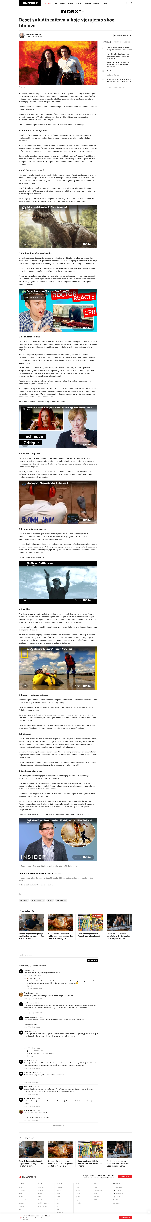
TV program (98, 1190)
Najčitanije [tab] (117, 42)
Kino (95, 1193)
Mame (59, 1200)
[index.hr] (30, 3)
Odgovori (78, 1200)
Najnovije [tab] (107, 42)
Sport (70, 3)
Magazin (60, 1184)
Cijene (96, 3)
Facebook (119, 1187)
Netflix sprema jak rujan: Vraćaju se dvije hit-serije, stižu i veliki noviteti (119, 80)
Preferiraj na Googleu (124, 35)
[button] (21, 921)
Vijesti (63, 3)
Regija (21, 1193)
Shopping (59, 1187)
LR (27, 1050)
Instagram (119, 1193)
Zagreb (21, 1196)
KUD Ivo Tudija (29, 1098)
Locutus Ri (32, 1051)
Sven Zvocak (28, 1086)
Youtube (119, 1190)
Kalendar (21, 1206)
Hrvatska (22, 1190)
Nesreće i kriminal (24, 1200)
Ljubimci (59, 1193)
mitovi (50, 900)
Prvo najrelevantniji (39, 966)
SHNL (39, 1196)
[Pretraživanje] (130, 3)
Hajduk (40, 1193)
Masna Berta (28, 1031)
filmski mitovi (61, 900)
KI (21, 1100)
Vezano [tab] (127, 42)
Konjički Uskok (29, 1110)
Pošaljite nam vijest (119, 1200)
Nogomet (41, 1187)
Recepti (78, 1190)
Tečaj (96, 1187)
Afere (20, 1209)
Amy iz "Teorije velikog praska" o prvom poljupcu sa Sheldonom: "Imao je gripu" (118, 64)
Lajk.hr (78, 1193)
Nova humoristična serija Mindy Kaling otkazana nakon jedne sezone (119, 49)
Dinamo (40, 1190)
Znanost (21, 1203)
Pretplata (48, 3)
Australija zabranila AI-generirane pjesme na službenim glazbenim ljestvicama (118, 56)
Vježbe (78, 1196)
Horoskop (60, 1212)
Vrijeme (96, 1196)
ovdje (68, 878)
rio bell (26, 970)
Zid (56, 3)
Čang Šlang (32, 978)
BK (21, 1074)
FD (21, 1062)
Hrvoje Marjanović (36, 34)
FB (21, 1018)
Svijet (20, 1187)
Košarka (40, 1200)
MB (21, 1032)
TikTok (118, 1196)
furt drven (27, 1060)
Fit (57, 1206)
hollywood (24, 900)
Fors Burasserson (30, 1017)
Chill (58, 1209)
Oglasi (88, 3)
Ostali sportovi (42, 1206)
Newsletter (116, 1203)
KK (21, 1004)
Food (58, 1196)
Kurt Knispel (28, 1003)
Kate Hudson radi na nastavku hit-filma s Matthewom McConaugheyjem (118, 73)
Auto (58, 1203)
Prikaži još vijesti (116, 87)
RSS (95, 1200)
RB (21, 971)
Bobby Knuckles (29, 1072)
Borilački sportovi (43, 1203)
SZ (21, 1088)
